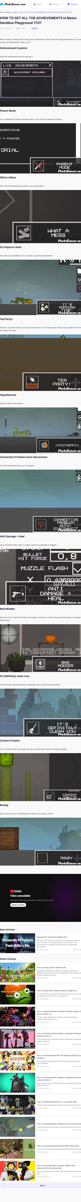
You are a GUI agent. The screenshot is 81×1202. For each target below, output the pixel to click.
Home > (2, 12)
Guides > (16, 12)
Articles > (9, 12)
